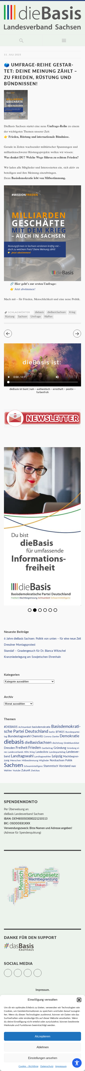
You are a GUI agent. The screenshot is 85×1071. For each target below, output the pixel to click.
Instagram (31, 971)
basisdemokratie (41, 727)
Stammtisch (50, 766)
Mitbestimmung (30, 760)
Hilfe (26, 752)
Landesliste (42, 752)
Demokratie (69, 736)
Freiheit (21, 748)
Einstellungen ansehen (42, 1058)
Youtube (17, 770)
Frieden (34, 748)
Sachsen (22, 316)
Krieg (72, 312)
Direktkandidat (71, 743)
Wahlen (8, 770)
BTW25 (60, 732)
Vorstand (64, 766)
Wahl (73, 766)
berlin (52, 732)
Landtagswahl (22, 756)
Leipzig (57, 756)
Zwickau (35, 770)
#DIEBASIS (11, 726)
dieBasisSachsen (56, 312)
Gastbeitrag (47, 748)
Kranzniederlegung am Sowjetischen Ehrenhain (32, 657)
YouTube (41, 971)
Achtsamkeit (24, 727)
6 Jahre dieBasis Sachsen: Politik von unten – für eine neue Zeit (42, 638)
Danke (55, 736)
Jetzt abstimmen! (25, 289)
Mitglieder (44, 760)
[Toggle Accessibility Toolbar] (77, 1063)
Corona (47, 736)
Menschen (15, 760)
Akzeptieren (42, 1036)
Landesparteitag (57, 752)
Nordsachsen (57, 760)
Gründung (60, 747)
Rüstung (9, 316)
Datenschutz (46, 1066)
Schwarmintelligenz (33, 766)
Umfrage (36, 316)
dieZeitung (57, 743)
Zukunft (25, 770)
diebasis (39, 312)
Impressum (61, 1066)
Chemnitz (37, 736)
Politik (68, 760)
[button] (79, 1000)
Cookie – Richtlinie (28, 1066)
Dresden (9, 747)
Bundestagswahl (19, 736)
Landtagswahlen (42, 756)
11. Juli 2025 (12, 54)
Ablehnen (43, 1047)
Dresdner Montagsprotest (19, 645)
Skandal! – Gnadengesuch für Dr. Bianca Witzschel (35, 651)
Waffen (48, 316)
